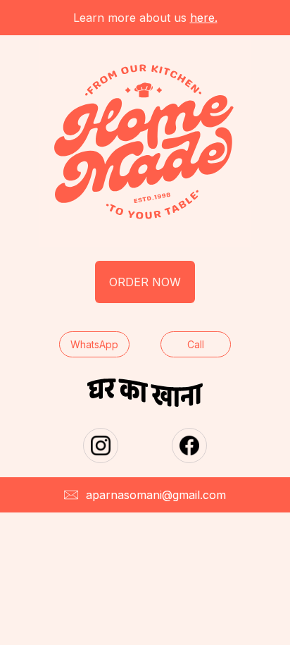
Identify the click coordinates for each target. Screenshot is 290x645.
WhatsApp (94, 344)
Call (195, 344)
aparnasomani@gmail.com (156, 495)
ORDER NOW (145, 282)
